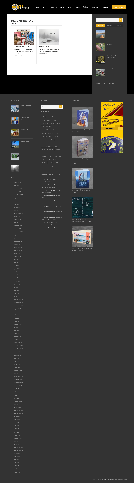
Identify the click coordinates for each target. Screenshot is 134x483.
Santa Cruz (58, 156)
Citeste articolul (18, 55)
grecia (56, 136)
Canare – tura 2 (25, 141)
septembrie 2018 (18, 352)
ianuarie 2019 (17, 340)
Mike (22, 165)
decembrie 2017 (18, 376)
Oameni (62, 7)
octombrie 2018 (18, 349)
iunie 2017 (16, 392)
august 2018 (17, 355)
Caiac (43, 120)
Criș (43, 126)
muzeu (58, 149)
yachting (51, 166)
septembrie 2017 (18, 386)
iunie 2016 (16, 426)
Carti (70, 7)
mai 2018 (16, 361)
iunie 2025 (16, 201)
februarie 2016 (18, 438)
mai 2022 (16, 266)
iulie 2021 (16, 287)
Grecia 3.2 (58, 228)
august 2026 (17, 182)
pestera (44, 156)
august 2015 (17, 457)
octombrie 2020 (18, 303)
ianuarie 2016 (17, 441)
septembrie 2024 (18, 216)
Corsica (58, 123)
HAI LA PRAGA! (25, 153)
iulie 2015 (16, 460)
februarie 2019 (18, 336)
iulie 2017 (16, 389)
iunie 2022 (16, 262)
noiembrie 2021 (18, 275)
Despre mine (96, 7)
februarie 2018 (18, 370)
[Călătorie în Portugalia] (24, 37)
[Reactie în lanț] (49, 37)
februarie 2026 (18, 189)
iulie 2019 (16, 327)
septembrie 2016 (18, 417)
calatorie (49, 120)
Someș (54, 159)
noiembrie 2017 (18, 380)
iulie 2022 (16, 259)
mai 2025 (16, 204)
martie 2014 (17, 472)
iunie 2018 (16, 358)
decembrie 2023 (18, 232)
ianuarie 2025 (17, 210)
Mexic (56, 146)
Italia (52, 140)
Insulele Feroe (45, 140)
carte (54, 120)
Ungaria (56, 162)
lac (42, 143)
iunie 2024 (16, 222)
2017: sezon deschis (112, 30)
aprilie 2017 (17, 398)
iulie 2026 (16, 185)
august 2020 (17, 309)
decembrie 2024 (18, 213)
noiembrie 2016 (18, 410)
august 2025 (17, 198)
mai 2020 (16, 318)
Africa (43, 117)
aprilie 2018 (17, 364)
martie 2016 (17, 435)
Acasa (38, 7)
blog (60, 117)
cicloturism (45, 123)
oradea (50, 153)
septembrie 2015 (18, 453)
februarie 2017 (18, 401)
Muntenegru (50, 149)
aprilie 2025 (17, 207)
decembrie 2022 (18, 247)
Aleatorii (118, 25)
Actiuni (45, 7)
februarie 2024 (18, 225)
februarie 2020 (18, 324)
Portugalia (50, 156)
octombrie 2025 (18, 195)
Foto (43, 136)
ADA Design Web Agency (121, 479)
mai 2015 (16, 466)
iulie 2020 (16, 312)
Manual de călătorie (82, 7)
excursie (44, 133)
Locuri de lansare (111, 69)
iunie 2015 (16, 463)
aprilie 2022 (17, 269)
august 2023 (17, 235)
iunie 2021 (16, 290)
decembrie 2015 (18, 444)
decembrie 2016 (18, 407)
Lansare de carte (49, 143)
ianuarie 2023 (17, 244)
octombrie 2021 (18, 278)
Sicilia (48, 159)
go (46, 136)
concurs (52, 123)
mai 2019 (16, 333)
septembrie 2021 (18, 281)
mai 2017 (16, 395)
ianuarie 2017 (17, 404)
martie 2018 (17, 367)
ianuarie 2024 (17, 229)
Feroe (56, 133)
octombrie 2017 (18, 383)
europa (57, 130)
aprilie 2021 (17, 296)
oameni (44, 153)
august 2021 (17, 284)
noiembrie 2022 (18, 250)
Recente (109, 25)
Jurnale (58, 140)
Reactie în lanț (44, 46)
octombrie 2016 (18, 413)
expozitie (50, 133)
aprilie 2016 (17, 432)
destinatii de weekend (48, 130)
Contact (106, 7)
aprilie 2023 (17, 238)
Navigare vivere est (26, 105)
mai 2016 (16, 429)
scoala (43, 159)
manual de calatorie (47, 146)
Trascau (44, 162)
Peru (55, 153)
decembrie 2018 (18, 343)
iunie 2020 (16, 315)
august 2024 (17, 219)
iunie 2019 (16, 330)
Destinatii (54, 7)
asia (56, 117)
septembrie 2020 (18, 306)
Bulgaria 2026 (24, 129)
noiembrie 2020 (18, 299)
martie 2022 (17, 272)
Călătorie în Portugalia (21, 46)
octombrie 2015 (18, 450)
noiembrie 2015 (18, 447)
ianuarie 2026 (17, 192)
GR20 (50, 136)
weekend (44, 166)
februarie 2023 (18, 241)
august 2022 (17, 256)
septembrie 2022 (18, 253)
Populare (100, 25)
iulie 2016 (16, 423)
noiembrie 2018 (18, 346)
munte (43, 149)
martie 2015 (17, 469)
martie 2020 (17, 321)
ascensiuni (50, 117)
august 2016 (17, 420)
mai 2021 (16, 293)
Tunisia (50, 162)
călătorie (48, 126)
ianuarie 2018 (17, 373)
